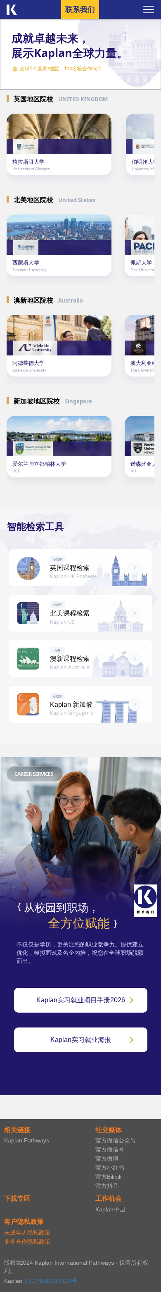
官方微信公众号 (115, 1140)
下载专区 (17, 1198)
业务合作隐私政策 (27, 1241)
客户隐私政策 (24, 1221)
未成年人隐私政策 (27, 1232)
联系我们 (80, 9)
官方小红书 (109, 1167)
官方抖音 (106, 1185)
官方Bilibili (108, 1176)
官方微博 (106, 1158)
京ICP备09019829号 (50, 1281)
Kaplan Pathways (26, 1140)
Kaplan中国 (110, 1209)
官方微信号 (109, 1149)
